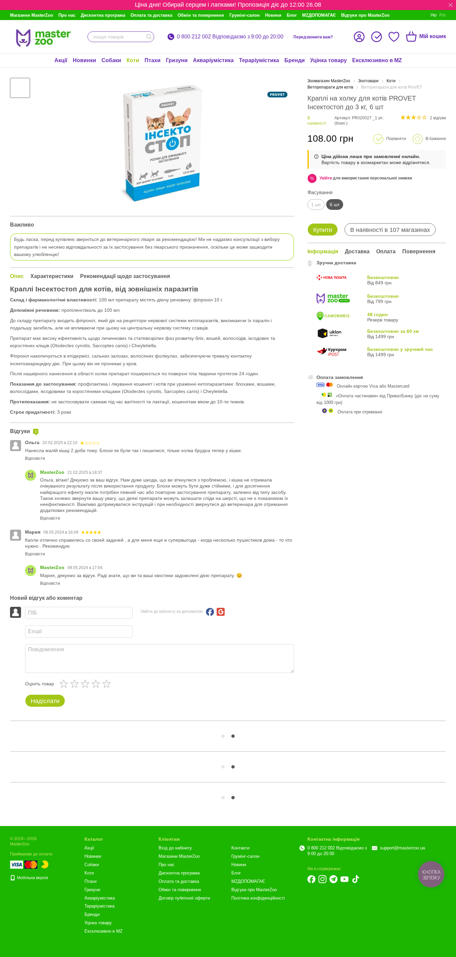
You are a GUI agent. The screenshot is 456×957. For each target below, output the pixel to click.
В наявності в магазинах (390, 230)
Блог (292, 15)
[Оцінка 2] (75, 684)
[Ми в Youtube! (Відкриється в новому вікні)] (344, 879)
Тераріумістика (259, 60)
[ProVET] (277, 94)
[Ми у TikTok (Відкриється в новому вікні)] (356, 879)
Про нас (66, 15)
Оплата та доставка (151, 15)
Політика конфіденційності (258, 898)
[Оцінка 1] (65, 684)
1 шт (316, 204)
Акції (60, 60)
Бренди (294, 60)
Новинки (84, 60)
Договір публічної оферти (184, 898)
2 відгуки (438, 118)
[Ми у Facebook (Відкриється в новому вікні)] (311, 879)
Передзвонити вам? (313, 37)
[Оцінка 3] (86, 684)
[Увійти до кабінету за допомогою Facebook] (210, 612)
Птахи (153, 60)
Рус (442, 15)
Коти (133, 60)
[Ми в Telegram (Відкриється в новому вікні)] (333, 879)
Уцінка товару (328, 60)
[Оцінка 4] (97, 684)
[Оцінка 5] (107, 684)
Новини (273, 15)
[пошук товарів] (149, 36)
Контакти (240, 847)
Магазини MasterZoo (31, 15)
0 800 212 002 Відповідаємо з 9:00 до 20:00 (230, 36)
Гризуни (177, 60)
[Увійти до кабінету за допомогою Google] (221, 612)
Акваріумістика (213, 60)
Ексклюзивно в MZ (377, 60)
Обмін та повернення (201, 15)
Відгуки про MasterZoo (365, 15)
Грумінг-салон (244, 15)
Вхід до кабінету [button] (175, 847)
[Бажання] (394, 36)
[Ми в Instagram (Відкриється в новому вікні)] (322, 879)
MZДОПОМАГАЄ (319, 15)
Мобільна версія (32, 877)
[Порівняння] (376, 36)
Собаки (111, 60)
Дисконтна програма (103, 15)
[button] (451, 5)
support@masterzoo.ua (402, 847)
